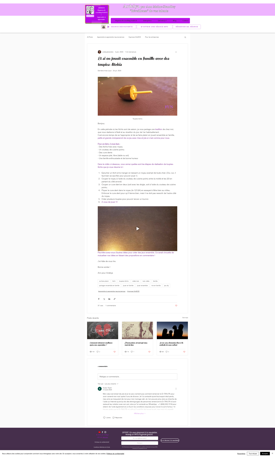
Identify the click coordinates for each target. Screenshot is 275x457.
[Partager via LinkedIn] (109, 299)
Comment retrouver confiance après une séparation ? (101, 344)
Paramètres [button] (241, 453)
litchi (113, 281)
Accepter (265, 453)
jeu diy (166, 285)
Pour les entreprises (152, 37)
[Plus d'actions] (176, 52)
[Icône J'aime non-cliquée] (104, 417)
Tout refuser (253, 453)
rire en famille (156, 285)
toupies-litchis (124, 281)
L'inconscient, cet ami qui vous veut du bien (136, 344)
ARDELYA (101, 8)
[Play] (108, 27)
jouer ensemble (142, 285)
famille (155, 281)
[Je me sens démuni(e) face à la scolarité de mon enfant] (172, 330)
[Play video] (137, 228)
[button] (185, 37)
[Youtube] (99, 432)
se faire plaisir (104, 281)
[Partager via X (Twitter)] (104, 299)
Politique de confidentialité (115, 453)
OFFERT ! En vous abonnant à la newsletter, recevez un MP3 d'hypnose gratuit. (139, 433)
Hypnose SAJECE (135, 37)
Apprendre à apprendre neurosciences (110, 37)
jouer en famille (128, 285)
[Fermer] (272, 453)
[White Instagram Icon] (105, 432)
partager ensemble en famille (109, 285)
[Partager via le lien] (115, 299)
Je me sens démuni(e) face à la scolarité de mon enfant (171, 344)
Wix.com (105, 437)
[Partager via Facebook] (99, 299)
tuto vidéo (146, 281)
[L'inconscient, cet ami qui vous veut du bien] (137, 330)
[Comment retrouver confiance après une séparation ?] (102, 330)
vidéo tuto (135, 281)
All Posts (90, 37)
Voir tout (185, 318)
